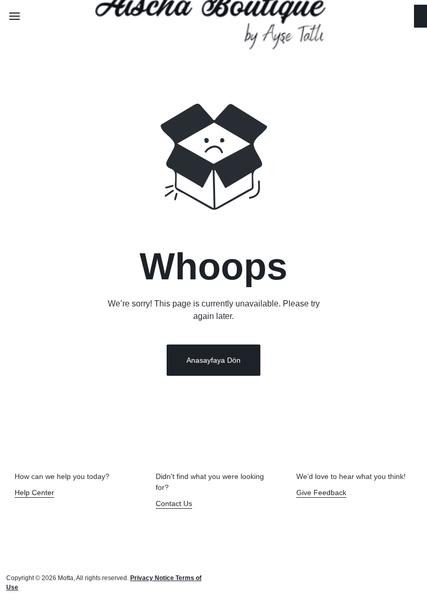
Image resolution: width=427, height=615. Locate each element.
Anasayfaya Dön (213, 360)
